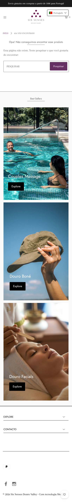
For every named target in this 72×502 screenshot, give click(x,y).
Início (5, 33)
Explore (16, 186)
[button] (57, 13)
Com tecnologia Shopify (52, 494)
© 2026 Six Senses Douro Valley (20, 494)
